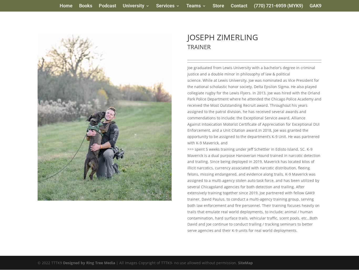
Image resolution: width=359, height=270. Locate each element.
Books (85, 6)
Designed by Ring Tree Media (89, 262)
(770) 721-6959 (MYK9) (278, 6)
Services (165, 6)
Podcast (107, 6)
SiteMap (245, 262)
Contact (239, 6)
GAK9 (315, 6)
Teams (193, 6)
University (133, 6)
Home (66, 6)
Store (218, 6)
